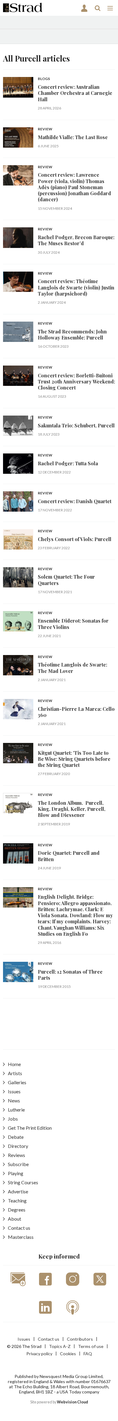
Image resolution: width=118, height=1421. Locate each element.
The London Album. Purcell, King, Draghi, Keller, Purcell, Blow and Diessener (71, 809)
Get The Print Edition (30, 1128)
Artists (15, 1073)
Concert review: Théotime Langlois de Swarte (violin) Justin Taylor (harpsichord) (76, 287)
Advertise (18, 1191)
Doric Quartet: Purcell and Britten (69, 856)
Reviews (16, 1155)
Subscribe (18, 1164)
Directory (18, 1146)
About (14, 1219)
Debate (16, 1137)
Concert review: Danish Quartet (74, 501)
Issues (14, 1091)
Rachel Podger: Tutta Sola (68, 463)
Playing (15, 1173)
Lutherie (16, 1109)
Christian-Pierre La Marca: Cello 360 (76, 712)
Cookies (68, 1353)
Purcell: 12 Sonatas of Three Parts (70, 974)
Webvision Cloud (72, 1402)
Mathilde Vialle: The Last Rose (73, 137)
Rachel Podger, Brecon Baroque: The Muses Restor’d (76, 240)
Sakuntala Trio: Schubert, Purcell (76, 425)
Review (45, 129)
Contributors (80, 1339)
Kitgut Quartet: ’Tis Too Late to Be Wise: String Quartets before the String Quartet (74, 759)
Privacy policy (39, 1353)
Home (14, 1064)
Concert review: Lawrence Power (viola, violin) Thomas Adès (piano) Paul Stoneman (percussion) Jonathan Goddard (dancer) (74, 187)
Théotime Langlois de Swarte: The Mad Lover (72, 667)
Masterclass (21, 1237)
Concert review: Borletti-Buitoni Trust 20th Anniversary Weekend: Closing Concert (76, 381)
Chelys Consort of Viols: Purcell (74, 539)
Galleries (17, 1082)
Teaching (17, 1200)
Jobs (13, 1119)
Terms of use (90, 1346)
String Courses (23, 1182)
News (14, 1100)
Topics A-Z (59, 1346)
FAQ (88, 1353)
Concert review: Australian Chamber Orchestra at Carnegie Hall (75, 93)
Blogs (44, 79)
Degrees (16, 1209)
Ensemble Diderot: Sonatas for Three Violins (73, 623)
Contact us (19, 1228)
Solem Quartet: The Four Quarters (66, 579)
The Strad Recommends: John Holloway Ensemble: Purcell (72, 334)
